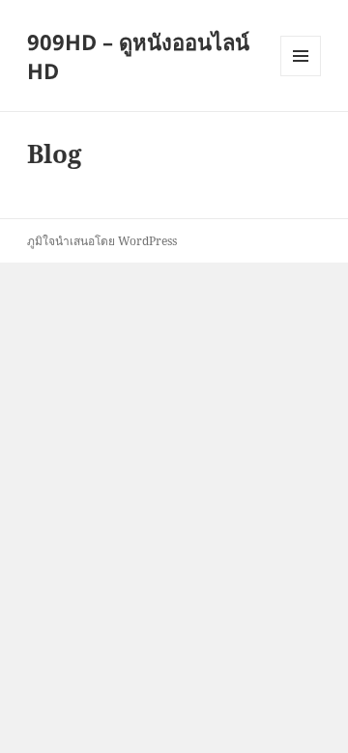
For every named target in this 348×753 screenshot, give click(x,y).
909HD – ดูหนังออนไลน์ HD (138, 56)
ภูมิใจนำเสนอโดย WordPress (102, 241)
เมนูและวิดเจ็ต (300, 56)
